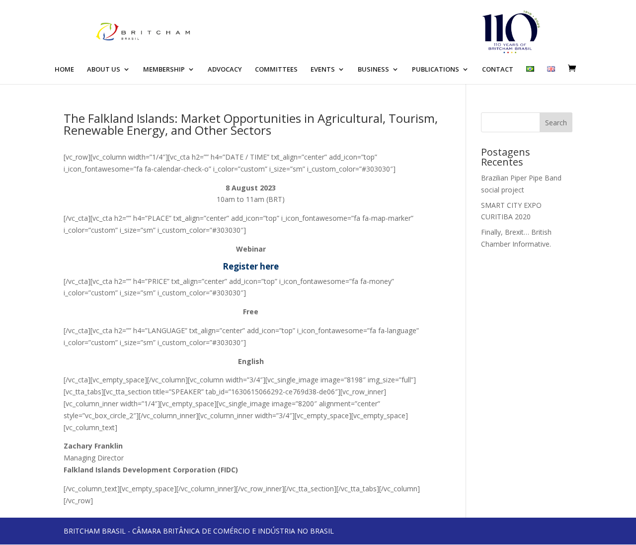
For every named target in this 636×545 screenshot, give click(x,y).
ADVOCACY (225, 70)
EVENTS (323, 70)
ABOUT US (103, 70)
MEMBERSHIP (164, 70)
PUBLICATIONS (435, 70)
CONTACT (497, 70)
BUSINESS (373, 70)
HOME (64, 70)
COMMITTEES (276, 70)
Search (556, 122)
